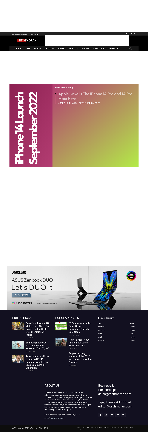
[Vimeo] (131, 34)
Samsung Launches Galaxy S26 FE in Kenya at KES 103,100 (37, 345)
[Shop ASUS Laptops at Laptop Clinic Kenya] (74, 288)
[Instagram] (126, 34)
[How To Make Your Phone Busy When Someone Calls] (61, 342)
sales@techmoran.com (54, 418)
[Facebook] (124, 34)
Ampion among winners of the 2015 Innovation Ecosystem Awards (80, 357)
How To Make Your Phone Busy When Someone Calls (79, 342)
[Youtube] (134, 34)
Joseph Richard (67, 103)
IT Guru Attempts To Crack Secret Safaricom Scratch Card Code (80, 327)
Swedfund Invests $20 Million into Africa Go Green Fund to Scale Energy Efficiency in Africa (38, 329)
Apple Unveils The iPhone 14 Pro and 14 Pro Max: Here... (95, 96)
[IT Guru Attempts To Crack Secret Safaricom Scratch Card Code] (61, 326)
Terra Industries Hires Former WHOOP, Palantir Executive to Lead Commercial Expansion (37, 362)
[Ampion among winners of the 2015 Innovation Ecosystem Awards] (61, 356)
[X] (129, 34)
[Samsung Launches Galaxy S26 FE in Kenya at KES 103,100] (18, 345)
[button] (130, 48)
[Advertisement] (69, 16)
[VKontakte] (117, 415)
